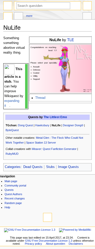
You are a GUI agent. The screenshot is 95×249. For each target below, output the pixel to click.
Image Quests (68, 167)
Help (7, 207)
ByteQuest (12, 130)
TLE (70, 40)
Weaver (36, 148)
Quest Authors (13, 194)
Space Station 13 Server (41, 142)
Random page (13, 203)
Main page (11, 181)
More (29, 15)
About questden (55, 243)
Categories (13, 167)
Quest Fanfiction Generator (60, 148)
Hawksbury (42, 125)
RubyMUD (12, 153)
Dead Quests (33, 167)
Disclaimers (76, 243)
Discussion (18, 16)
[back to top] (47, 217)
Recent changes (15, 198)
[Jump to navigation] (7, 5)
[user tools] (87, 5)
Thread (40, 98)
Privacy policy (33, 243)
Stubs (50, 167)
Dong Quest (25, 125)
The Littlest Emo (55, 117)
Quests (9, 189)
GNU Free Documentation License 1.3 (48, 240)
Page (8, 16)
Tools (87, 16)
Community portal (15, 185)
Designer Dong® (73, 125)
